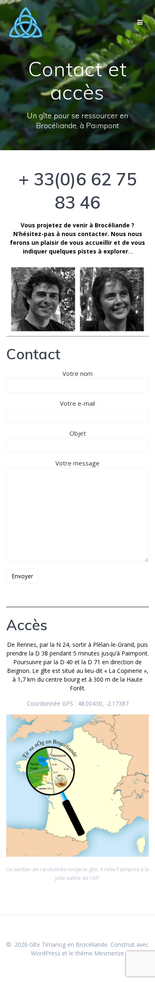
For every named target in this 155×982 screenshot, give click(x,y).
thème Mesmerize (99, 953)
